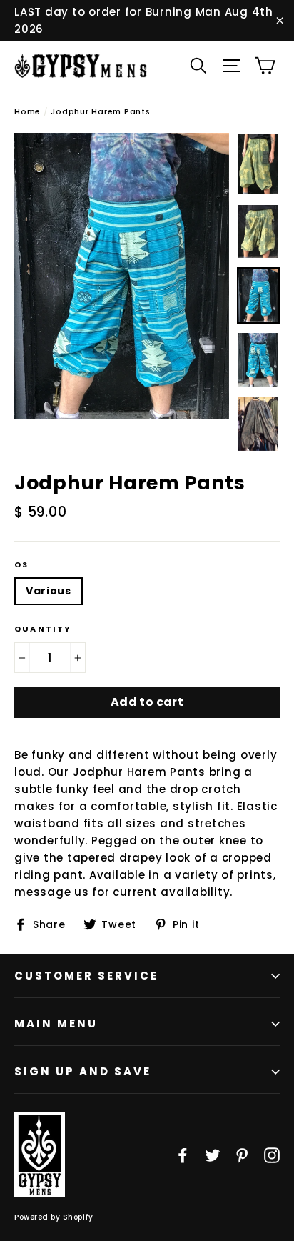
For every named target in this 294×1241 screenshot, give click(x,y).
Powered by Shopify (53, 1217)
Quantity (43, 629)
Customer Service (86, 975)
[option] (121, 276)
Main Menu (56, 1023)
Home (27, 111)
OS (21, 564)
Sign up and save (82, 1071)
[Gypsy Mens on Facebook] (183, 1154)
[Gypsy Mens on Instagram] (272, 1154)
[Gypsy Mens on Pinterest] (242, 1154)
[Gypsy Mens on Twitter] (212, 1154)
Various (48, 591)
